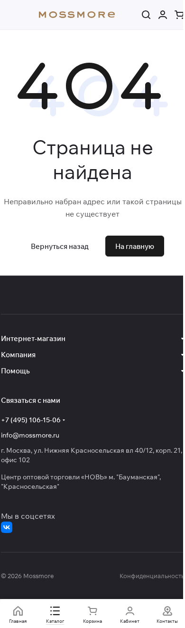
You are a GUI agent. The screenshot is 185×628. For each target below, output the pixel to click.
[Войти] (162, 14)
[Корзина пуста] (179, 14)
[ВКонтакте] (6, 527)
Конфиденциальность (152, 576)
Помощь (15, 370)
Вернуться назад (60, 246)
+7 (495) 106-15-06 (31, 420)
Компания (18, 354)
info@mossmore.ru (30, 435)
